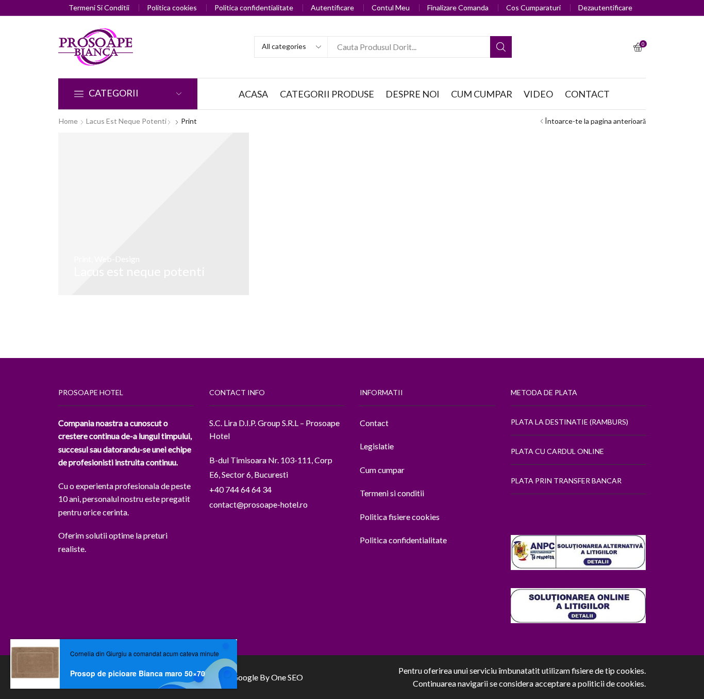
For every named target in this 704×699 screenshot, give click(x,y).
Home (68, 121)
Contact (374, 423)
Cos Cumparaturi (533, 7)
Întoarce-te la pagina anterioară (595, 121)
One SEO (287, 677)
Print (82, 259)
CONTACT (587, 94)
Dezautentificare (605, 7)
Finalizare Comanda (458, 7)
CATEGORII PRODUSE (327, 94)
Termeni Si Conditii (99, 7)
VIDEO (538, 94)
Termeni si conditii (392, 493)
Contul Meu (391, 7)
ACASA (253, 94)
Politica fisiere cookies (400, 517)
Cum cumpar (382, 470)
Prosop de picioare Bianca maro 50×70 (137, 673)
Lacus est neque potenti (126, 121)
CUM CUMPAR (481, 94)
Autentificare (332, 7)
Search (501, 47)
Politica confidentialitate (253, 7)
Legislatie (377, 446)
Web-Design (117, 259)
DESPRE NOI (412, 94)
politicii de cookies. (612, 683)
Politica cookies (172, 7)
